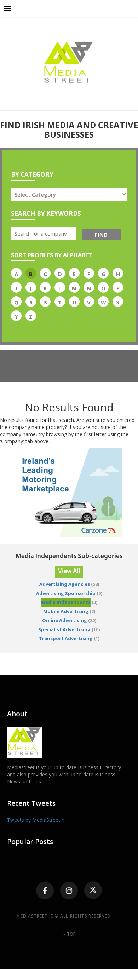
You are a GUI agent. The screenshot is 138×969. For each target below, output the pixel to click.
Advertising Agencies (64, 584)
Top (71, 934)
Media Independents (66, 602)
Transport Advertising (66, 638)
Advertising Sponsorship (66, 593)
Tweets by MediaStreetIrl (35, 819)
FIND (101, 234)
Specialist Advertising (64, 629)
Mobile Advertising (65, 611)
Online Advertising (64, 620)
